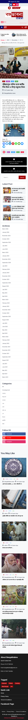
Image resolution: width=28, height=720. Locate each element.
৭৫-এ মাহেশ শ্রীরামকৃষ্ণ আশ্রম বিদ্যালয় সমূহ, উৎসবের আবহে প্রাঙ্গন (18, 208)
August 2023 (5, 286)
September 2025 (6, 242)
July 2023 (4, 289)
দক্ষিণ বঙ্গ (4, 410)
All (3, 81)
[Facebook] (3, 143)
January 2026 (5, 232)
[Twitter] (7, 143)
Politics (11, 683)
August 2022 (5, 320)
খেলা (3, 403)
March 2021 (5, 377)
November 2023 (6, 276)
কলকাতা (8, 81)
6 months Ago (18, 192)
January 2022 (5, 343)
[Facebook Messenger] (22, 143)
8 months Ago (18, 210)
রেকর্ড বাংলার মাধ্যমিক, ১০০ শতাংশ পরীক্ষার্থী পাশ (12, 484)
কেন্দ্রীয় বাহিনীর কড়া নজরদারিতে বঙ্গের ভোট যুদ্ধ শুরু (12, 516)
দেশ (3, 413)
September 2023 (6, 283)
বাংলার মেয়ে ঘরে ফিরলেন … (7, 547)
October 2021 (5, 353)
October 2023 (5, 279)
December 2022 (6, 309)
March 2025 (5, 252)
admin (6, 513)
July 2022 (4, 323)
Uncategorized (6, 390)
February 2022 (6, 340)
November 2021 (6, 350)
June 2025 (5, 249)
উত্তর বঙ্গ (4, 396)
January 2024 (5, 272)
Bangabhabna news (9, 93)
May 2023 (4, 293)
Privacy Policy (5, 696)
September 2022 (6, 316)
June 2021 (5, 367)
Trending (17, 683)
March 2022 (5, 336)
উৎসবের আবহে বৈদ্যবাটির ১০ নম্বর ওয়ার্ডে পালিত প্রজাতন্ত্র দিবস (17, 199)
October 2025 (5, 239)
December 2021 (6, 346)
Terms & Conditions (6, 699)
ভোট (11, 686)
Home (2, 693)
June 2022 (5, 326)
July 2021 (4, 363)
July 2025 (4, 245)
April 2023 (4, 296)
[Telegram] (3, 146)
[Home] (2, 27)
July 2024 (4, 266)
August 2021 (5, 360)
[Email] (19, 143)
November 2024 (6, 259)
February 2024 (6, 269)
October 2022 (5, 313)
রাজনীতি (3, 420)
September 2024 (6, 262)
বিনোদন (3, 417)
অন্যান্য (4, 393)
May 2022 (4, 330)
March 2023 (5, 299)
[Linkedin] (10, 143)
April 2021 (4, 373)
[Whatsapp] (16, 143)
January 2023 (5, 306)
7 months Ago (18, 201)
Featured (4, 683)
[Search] (22, 27)
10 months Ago (19, 219)
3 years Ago (22, 609)
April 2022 (4, 333)
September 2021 (6, 357)
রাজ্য (16, 81)
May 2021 (4, 370)
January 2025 (5, 256)
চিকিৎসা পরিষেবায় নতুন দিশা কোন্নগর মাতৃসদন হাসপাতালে (14, 35)
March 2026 (5, 229)
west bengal (5, 686)
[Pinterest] (13, 143)
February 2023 (6, 303)
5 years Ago (9, 90)
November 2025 (6, 235)
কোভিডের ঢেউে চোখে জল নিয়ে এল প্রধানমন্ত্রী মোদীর (13, 579)
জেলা (12, 81)
